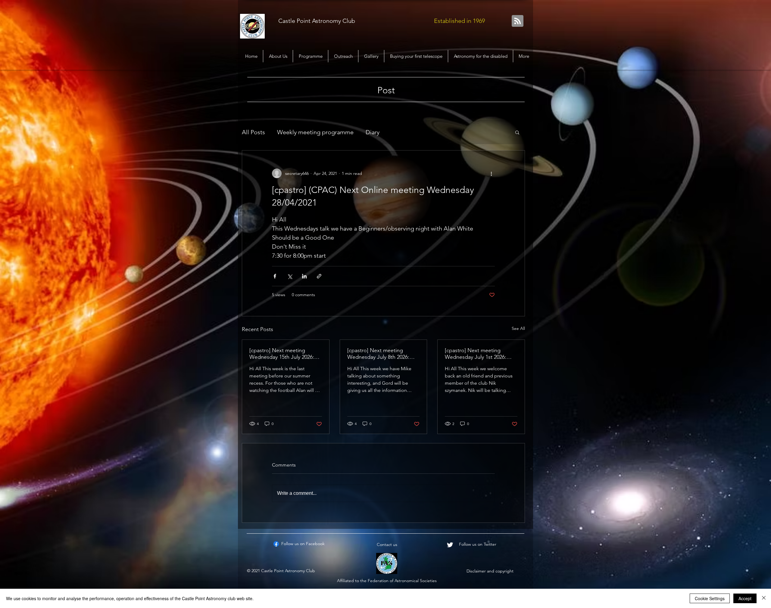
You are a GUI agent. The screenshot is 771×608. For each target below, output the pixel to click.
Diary (372, 132)
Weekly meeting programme (315, 132)
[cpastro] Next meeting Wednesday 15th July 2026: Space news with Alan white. (283, 353)
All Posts (253, 132)
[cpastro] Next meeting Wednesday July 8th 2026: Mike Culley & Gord (378, 353)
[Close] (763, 598)
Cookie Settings (710, 598)
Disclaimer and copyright (490, 571)
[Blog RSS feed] (517, 21)
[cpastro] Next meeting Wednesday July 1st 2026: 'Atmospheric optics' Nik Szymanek (475, 353)
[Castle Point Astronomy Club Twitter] (450, 544)
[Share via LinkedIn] (304, 276)
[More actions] (491, 173)
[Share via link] (319, 276)
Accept (744, 598)
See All (518, 328)
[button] (517, 132)
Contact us (387, 544)
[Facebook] (276, 544)
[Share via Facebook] (275, 276)
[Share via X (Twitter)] (289, 276)
